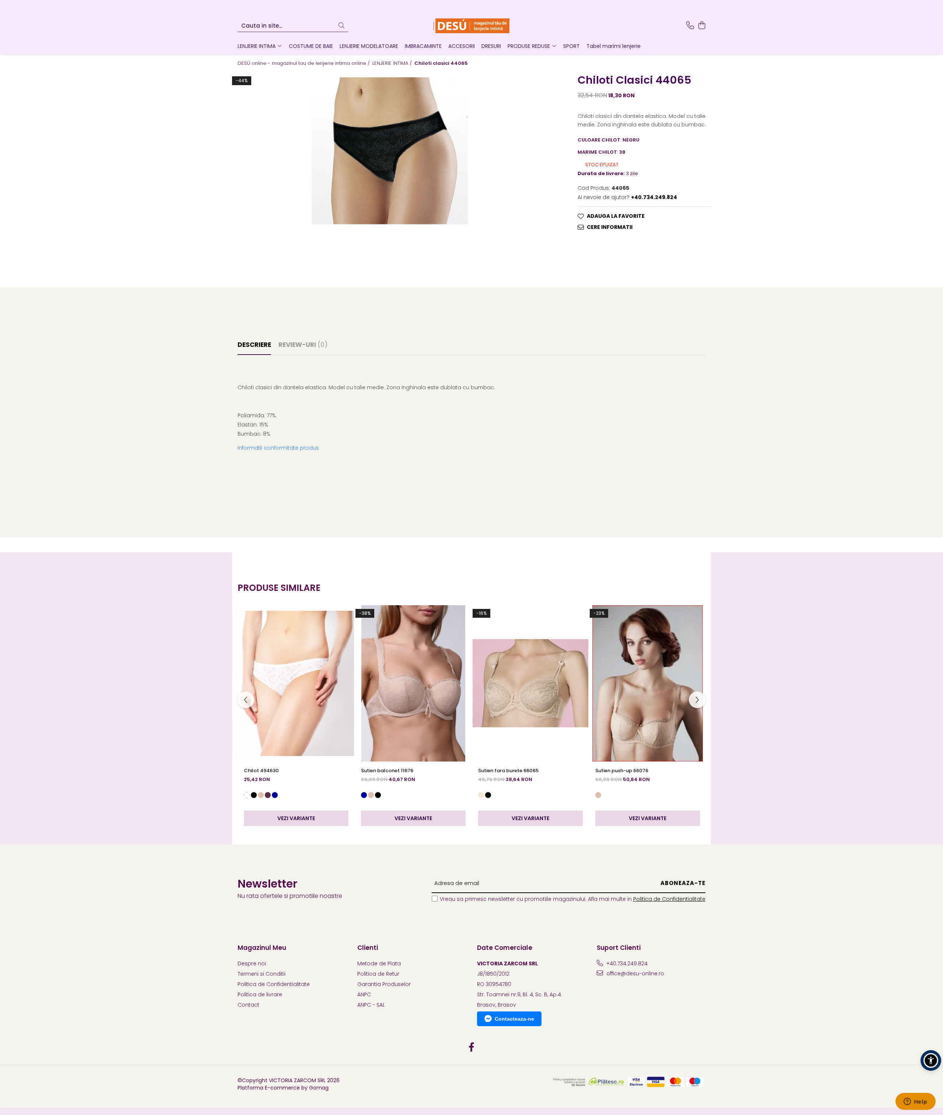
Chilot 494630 (261, 770)
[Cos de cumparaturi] (701, 25)
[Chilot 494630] (296, 683)
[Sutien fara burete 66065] (530, 683)
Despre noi (252, 963)
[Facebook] (471, 1047)
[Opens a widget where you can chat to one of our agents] (915, 1102)
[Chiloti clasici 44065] (390, 151)
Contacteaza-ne (514, 1019)
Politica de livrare (260, 994)
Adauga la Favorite (616, 216)
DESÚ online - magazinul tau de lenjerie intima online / (304, 63)
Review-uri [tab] (302, 344)
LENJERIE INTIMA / (392, 63)
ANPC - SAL (371, 1004)
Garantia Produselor (384, 984)
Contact (248, 1004)
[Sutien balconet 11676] (413, 683)
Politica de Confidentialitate (669, 899)
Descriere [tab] (254, 344)
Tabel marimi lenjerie (613, 46)
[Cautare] (341, 26)
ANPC (364, 994)
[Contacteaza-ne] (690, 25)
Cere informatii (609, 227)
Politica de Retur (378, 974)
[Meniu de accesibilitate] (931, 1060)
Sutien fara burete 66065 (508, 770)
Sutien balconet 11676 (387, 770)
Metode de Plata (379, 963)
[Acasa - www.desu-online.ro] (471, 25)
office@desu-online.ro (634, 973)
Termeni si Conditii (261, 974)
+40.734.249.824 (626, 963)
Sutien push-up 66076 (621, 770)
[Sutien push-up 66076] (647, 683)
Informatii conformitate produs (278, 448)
